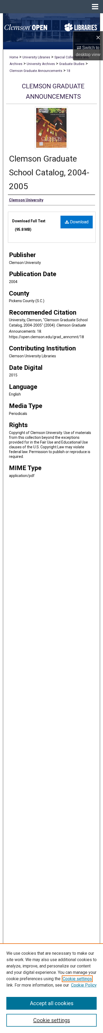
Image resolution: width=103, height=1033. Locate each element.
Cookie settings (77, 978)
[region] (51, 988)
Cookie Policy (84, 985)
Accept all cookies (51, 1003)
